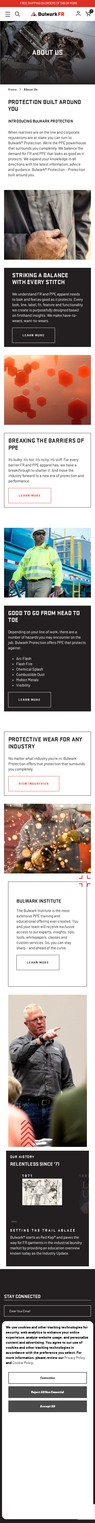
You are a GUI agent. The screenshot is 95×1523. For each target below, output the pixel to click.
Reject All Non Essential (47, 1392)
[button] (78, 14)
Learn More (34, 335)
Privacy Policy (74, 1358)
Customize (47, 1377)
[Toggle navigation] (8, 14)
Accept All (47, 1406)
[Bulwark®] (47, 14)
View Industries (34, 783)
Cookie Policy (22, 1363)
